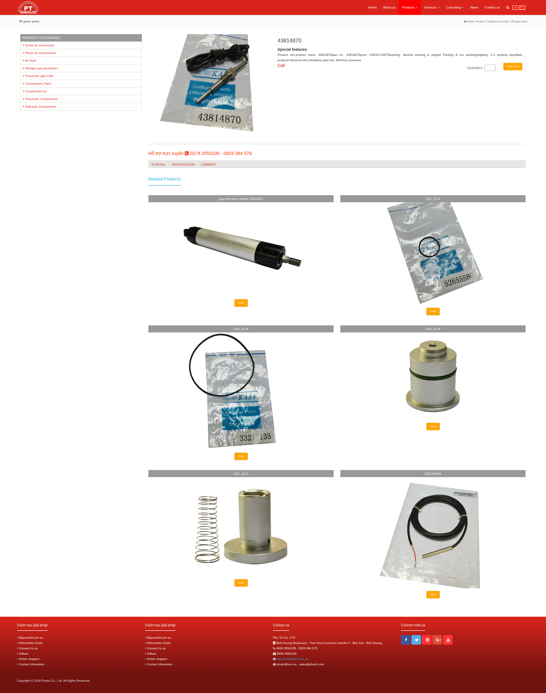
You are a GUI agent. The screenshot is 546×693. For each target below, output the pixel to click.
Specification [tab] (183, 164)
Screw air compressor (39, 45)
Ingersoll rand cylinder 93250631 (241, 199)
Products (408, 7)
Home (372, 7)
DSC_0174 (433, 329)
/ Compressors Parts (497, 21)
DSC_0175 (241, 329)
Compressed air (35, 91)
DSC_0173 (241, 473)
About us (389, 7)
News (474, 7)
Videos (23, 653)
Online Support (28, 659)
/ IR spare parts (518, 21)
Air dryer (30, 60)
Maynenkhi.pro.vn (30, 637)
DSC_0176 (433, 199)
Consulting (453, 7)
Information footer (30, 643)
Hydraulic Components (40, 106)
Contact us (492, 7)
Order (241, 302)
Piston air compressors (40, 53)
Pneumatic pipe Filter (39, 76)
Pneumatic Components (41, 99)
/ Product (479, 21)
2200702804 (432, 473)
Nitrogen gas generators (41, 68)
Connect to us (28, 648)
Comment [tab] (208, 164)
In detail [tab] (158, 164)
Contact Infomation (31, 664)
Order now (513, 66)
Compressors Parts (37, 83)
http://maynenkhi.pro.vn (292, 659)
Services (430, 7)
